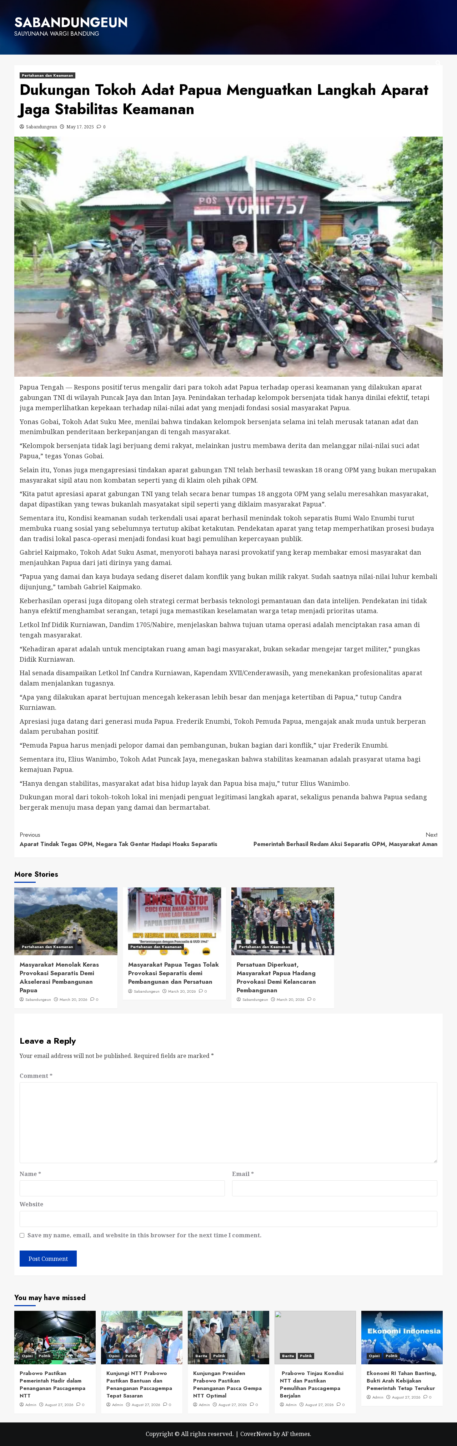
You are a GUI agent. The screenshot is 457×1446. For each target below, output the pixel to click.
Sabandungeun (41, 127)
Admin (30, 1404)
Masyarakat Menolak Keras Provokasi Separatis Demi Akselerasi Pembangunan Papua (59, 977)
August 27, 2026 (59, 1404)
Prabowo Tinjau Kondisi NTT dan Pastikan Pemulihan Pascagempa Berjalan (311, 1384)
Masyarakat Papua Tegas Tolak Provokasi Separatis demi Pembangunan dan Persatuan (173, 973)
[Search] (438, 63)
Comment (36, 1076)
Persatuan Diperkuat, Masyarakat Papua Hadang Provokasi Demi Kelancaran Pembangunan (276, 977)
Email (243, 1174)
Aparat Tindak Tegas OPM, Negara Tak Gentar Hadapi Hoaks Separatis (118, 839)
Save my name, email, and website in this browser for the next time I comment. (144, 1235)
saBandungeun (71, 22)
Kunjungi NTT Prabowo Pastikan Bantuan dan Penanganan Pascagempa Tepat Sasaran (139, 1384)
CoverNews (256, 1434)
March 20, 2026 (73, 999)
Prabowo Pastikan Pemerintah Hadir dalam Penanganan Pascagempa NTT (52, 1384)
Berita (201, 1356)
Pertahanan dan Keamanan (47, 75)
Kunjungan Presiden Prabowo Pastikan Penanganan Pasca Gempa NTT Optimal (227, 1384)
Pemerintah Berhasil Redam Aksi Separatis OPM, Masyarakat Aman (345, 839)
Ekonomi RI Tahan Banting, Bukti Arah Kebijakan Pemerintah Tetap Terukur (402, 1380)
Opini (27, 1356)
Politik (45, 1356)
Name (30, 1174)
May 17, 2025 (80, 127)
